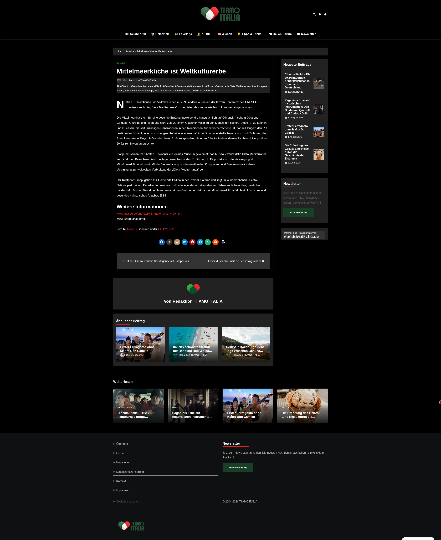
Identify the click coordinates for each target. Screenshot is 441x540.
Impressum (123, 490)
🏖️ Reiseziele (160, 34)
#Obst (120, 90)
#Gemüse (168, 86)
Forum (120, 453)
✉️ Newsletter (306, 34)
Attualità (121, 63)
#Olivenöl (130, 90)
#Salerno (178, 90)
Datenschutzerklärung (130, 471)
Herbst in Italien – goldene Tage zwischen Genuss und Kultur (245, 350)
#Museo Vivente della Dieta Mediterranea (228, 86)
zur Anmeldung (298, 212)
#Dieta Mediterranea (142, 86)
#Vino (187, 90)
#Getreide (180, 86)
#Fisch (158, 86)
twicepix (132, 229)
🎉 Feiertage (183, 34)
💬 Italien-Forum (280, 34)
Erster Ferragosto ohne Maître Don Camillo (137, 349)
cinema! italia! (124, 407)
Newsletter (123, 462)
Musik (175, 407)
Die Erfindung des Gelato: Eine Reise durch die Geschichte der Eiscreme (297, 152)
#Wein (195, 90)
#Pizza (158, 90)
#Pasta (140, 90)
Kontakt (121, 481)
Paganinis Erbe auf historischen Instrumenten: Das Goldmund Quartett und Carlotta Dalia (297, 107)
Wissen (286, 407)
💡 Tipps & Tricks (249, 34)
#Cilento (124, 86)
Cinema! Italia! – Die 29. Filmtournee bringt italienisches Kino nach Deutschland (297, 81)
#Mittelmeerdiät (195, 86)
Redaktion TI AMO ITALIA (143, 80)
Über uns (122, 443)
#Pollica (167, 90)
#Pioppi (149, 90)
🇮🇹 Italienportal (135, 34)
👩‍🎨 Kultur (204, 34)
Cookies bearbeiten (128, 501)
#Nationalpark (259, 86)
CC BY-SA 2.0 (167, 229)
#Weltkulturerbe (208, 90)
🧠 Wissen (225, 34)
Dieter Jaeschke (135, 354)
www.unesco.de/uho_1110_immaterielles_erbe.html (149, 213)
